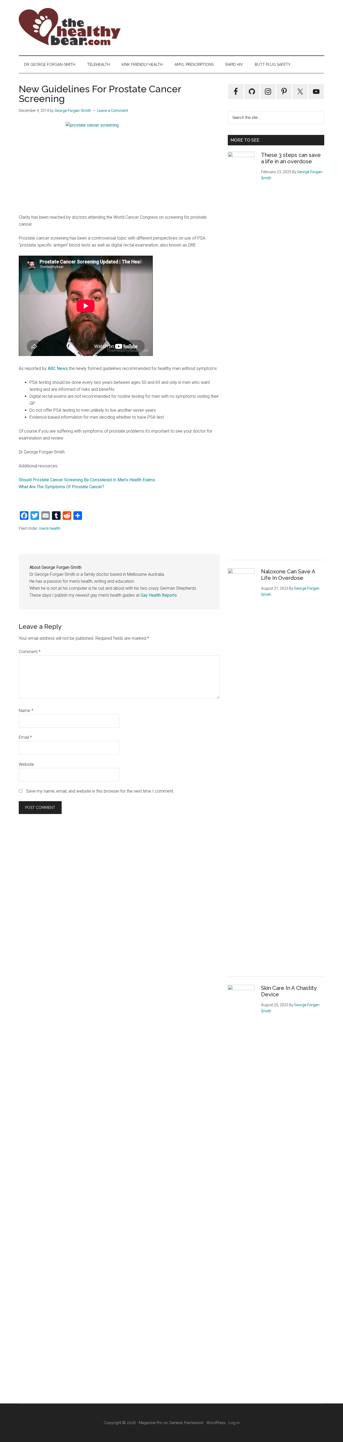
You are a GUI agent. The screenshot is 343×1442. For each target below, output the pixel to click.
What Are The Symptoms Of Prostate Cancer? (61, 486)
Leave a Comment (112, 110)
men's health (49, 528)
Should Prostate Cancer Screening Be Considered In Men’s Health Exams (87, 479)
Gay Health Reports (159, 595)
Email (25, 737)
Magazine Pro (150, 1423)
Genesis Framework (186, 1423)
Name (26, 710)
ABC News (58, 368)
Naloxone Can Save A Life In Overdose (288, 574)
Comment (29, 651)
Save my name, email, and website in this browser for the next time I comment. (100, 791)
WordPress (216, 1423)
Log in (234, 1423)
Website (26, 764)
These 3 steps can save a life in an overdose (291, 158)
